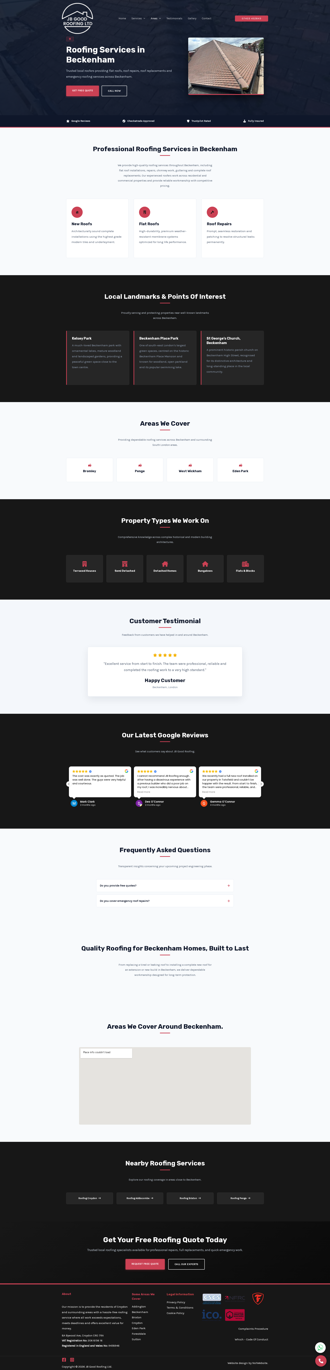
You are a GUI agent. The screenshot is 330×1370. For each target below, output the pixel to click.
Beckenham (140, 1312)
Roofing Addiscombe (138, 1198)
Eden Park (139, 1328)
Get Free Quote (82, 90)
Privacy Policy (176, 1302)
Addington (139, 1306)
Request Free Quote (145, 1263)
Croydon (137, 1323)
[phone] (321, 1361)
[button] (143, 18)
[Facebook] (64, 1360)
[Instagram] (72, 1360)
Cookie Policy (175, 1313)
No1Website (259, 1363)
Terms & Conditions (180, 1307)
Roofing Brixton (188, 1198)
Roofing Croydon (87, 1198)
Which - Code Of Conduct (251, 1339)
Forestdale (139, 1333)
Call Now (114, 90)
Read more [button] (136, 792)
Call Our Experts (186, 1264)
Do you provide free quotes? (118, 885)
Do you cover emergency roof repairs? (125, 900)
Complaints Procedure (253, 1328)
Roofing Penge (238, 1198)
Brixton (136, 1317)
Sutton (136, 1339)
